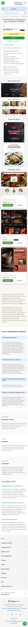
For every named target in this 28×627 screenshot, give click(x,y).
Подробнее (19, 205)
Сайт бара (4, 237)
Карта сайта (14, 623)
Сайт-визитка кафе (7, 275)
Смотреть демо (14, 34)
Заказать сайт (18, 4)
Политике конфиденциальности (11, 608)
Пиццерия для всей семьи (9, 200)
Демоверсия (8, 205)
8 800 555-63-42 (18, 3)
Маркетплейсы (5, 569)
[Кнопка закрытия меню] (27, 1)
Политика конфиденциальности (14, 621)
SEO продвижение (6, 556)
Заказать (13, 38)
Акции (3, 564)
